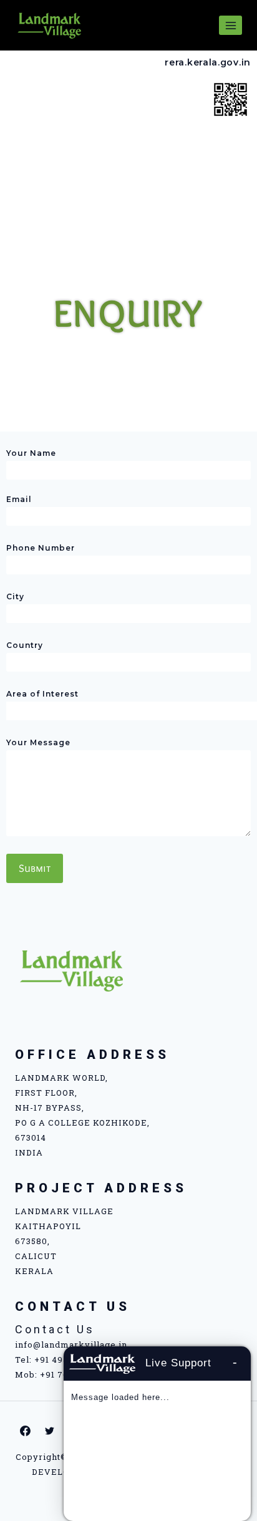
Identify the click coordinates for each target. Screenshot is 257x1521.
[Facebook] (25, 1430)
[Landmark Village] (49, 25)
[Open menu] (230, 25)
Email (19, 499)
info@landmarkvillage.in (71, 1344)
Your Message (38, 742)
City (15, 596)
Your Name (31, 453)
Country (24, 645)
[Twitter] (50, 1430)
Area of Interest (42, 693)
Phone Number (40, 548)
